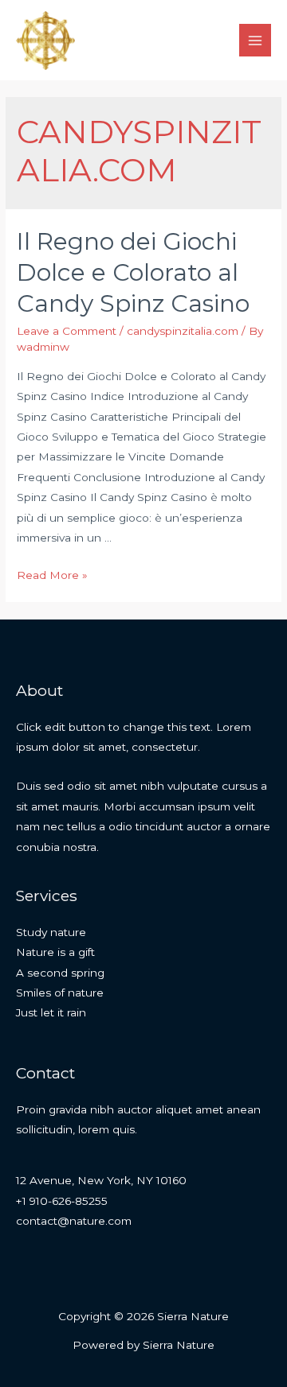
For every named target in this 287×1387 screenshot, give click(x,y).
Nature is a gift (55, 952)
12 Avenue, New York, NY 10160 (101, 1180)
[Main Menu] (255, 40)
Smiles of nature (60, 992)
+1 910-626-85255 (62, 1201)
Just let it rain (51, 1012)
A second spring (60, 972)
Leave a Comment (66, 330)
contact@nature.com (74, 1220)
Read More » (52, 575)
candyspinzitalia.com (182, 330)
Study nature (51, 932)
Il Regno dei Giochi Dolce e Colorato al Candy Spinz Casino (133, 272)
